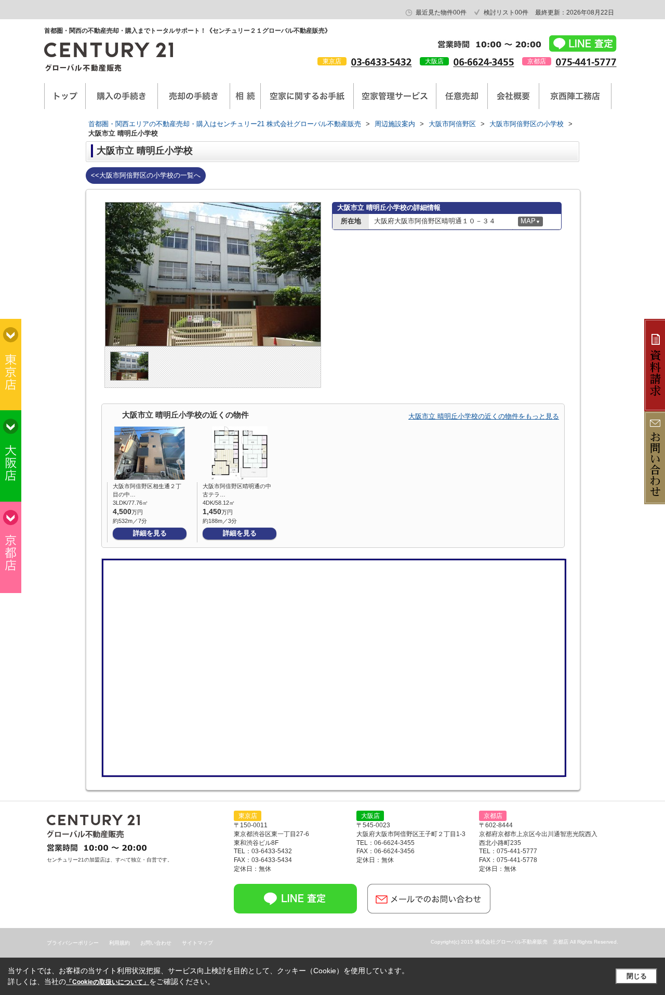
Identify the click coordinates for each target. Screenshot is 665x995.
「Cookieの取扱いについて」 (107, 982)
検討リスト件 (506, 12)
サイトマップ (197, 943)
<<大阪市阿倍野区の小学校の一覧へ (146, 175)
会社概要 (513, 96)
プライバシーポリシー (73, 943)
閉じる (637, 976)
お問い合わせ (155, 943)
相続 (245, 96)
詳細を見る (150, 533)
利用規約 (119, 943)
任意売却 (461, 96)
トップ (65, 96)
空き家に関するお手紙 (307, 96)
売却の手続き (194, 96)
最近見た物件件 (441, 12)
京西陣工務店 (575, 96)
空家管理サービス (395, 96)
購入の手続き (121, 96)
